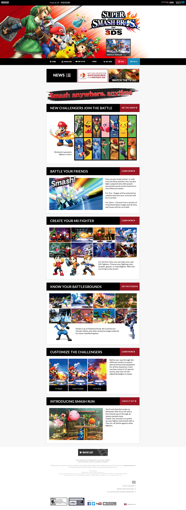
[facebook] (89, 503)
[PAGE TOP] (134, 482)
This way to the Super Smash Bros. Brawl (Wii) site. (120, 492)
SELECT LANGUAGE (128, 486)
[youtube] (99, 503)
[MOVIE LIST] (93, 452)
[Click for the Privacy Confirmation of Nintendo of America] (77, 505)
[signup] (109, 503)
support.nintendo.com (129, 465)
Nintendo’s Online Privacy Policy (125, 489)
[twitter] (93, 503)
